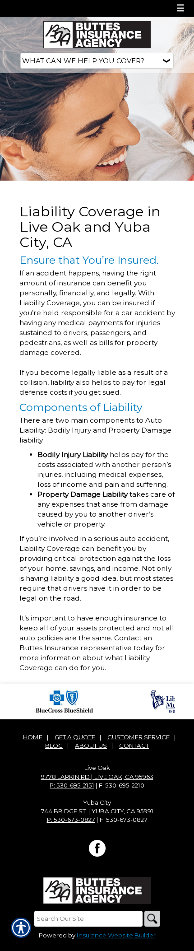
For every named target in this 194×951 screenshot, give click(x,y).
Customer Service (138, 737)
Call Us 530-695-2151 (50, 8)
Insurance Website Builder (116, 935)
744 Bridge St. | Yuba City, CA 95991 (97, 811)
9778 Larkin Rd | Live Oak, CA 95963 (97, 776)
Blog (54, 745)
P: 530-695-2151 (72, 785)
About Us (91, 745)
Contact (134, 745)
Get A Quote (75, 737)
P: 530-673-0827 (71, 819)
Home (32, 737)
